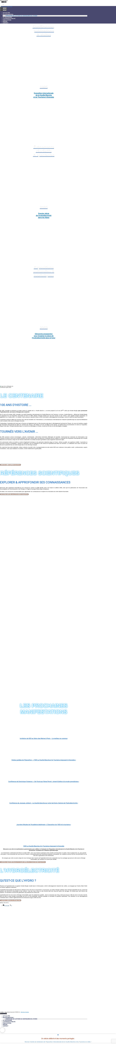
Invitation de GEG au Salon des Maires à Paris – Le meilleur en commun (44, 738)
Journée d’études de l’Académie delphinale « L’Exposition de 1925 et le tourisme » (43, 824)
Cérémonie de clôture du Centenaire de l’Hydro (21, 15)
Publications (7, 20)
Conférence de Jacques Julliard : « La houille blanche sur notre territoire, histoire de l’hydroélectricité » (43, 803)
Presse (5, 21)
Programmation (8, 14)
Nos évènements (8, 4)
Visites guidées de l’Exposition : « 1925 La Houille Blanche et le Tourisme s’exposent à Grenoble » (43, 760)
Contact (5, 22)
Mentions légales (25, 1012)
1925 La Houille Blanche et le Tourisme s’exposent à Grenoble (43, 846)
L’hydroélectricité (9, 18)
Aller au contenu (4, 0)
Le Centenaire (7, 17)
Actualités (6, 13)
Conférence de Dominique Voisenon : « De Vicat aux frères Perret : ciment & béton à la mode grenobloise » (43, 781)
